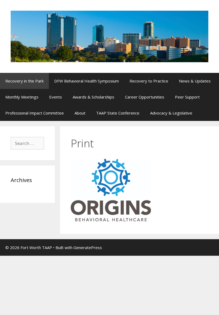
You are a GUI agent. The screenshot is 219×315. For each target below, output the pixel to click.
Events (55, 97)
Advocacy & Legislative (171, 113)
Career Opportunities (144, 97)
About (80, 113)
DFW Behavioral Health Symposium (86, 81)
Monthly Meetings (21, 97)
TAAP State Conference (117, 113)
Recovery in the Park (24, 81)
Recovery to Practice (149, 81)
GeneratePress (87, 247)
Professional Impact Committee (34, 113)
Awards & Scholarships (93, 97)
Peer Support (187, 97)
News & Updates (195, 81)
